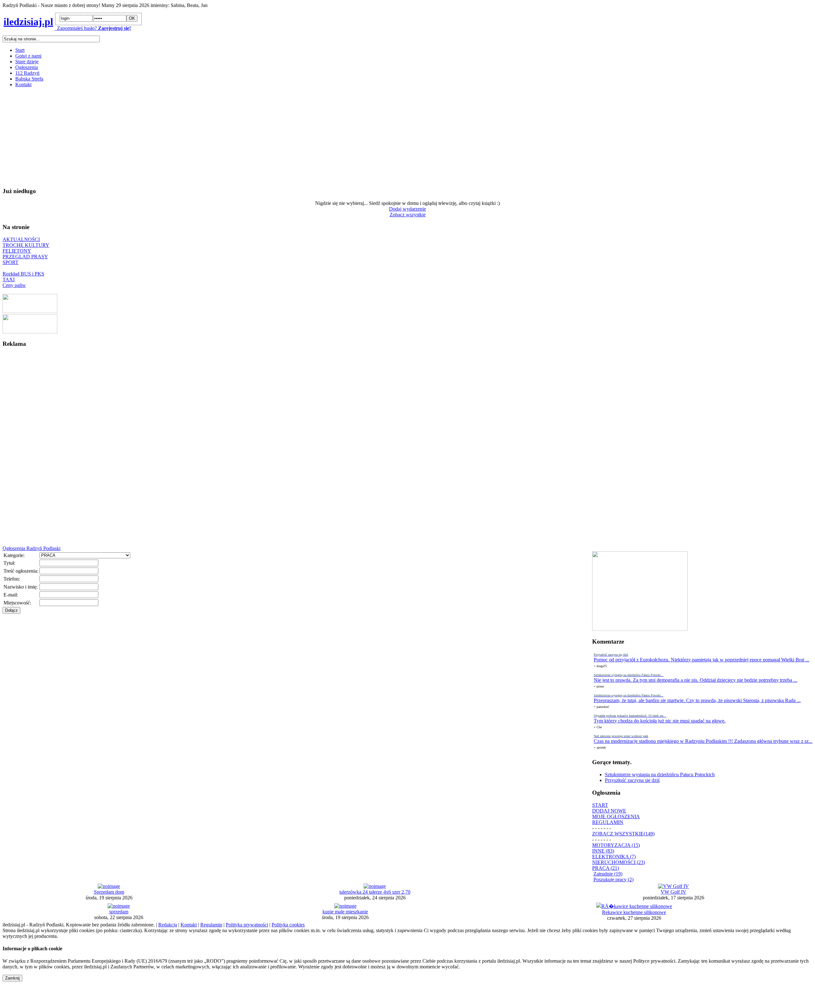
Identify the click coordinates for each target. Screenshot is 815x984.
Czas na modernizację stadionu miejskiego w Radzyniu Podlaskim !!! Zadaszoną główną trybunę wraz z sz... (703, 741)
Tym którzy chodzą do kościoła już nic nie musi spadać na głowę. (660, 720)
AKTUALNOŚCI (21, 239)
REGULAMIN (607, 822)
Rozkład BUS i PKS (23, 273)
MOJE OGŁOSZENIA (616, 816)
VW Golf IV (673, 892)
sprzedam (118, 911)
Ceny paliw (14, 285)
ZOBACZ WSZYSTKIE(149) (623, 833)
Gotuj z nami (28, 56)
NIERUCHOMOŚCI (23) (618, 862)
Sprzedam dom (109, 892)
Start (20, 50)
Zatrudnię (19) (607, 873)
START (600, 805)
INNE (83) (603, 851)
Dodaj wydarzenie (407, 209)
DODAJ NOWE (609, 810)
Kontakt (23, 84)
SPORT (10, 262)
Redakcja (167, 924)
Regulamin (211, 924)
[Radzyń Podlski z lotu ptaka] (30, 311)
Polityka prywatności (247, 924)
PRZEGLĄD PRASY (25, 256)
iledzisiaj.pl (28, 21)
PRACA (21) (605, 868)
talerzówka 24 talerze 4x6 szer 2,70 (374, 892)
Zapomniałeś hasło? (75, 28)
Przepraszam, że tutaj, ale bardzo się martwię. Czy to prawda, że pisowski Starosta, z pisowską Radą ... (697, 700)
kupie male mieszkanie (345, 911)
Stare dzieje (27, 61)
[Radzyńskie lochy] (30, 331)
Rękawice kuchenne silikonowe (634, 912)
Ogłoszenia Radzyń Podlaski (31, 548)
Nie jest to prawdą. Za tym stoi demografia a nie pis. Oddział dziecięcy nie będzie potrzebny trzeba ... (695, 680)
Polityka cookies (288, 924)
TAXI (9, 279)
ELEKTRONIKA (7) (614, 856)
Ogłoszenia (26, 67)
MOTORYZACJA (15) (616, 845)
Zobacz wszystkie (408, 214)
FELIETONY (17, 251)
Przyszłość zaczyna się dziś (632, 780)
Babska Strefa (29, 78)
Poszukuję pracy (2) (613, 879)
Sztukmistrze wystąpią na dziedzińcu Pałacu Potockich (660, 774)
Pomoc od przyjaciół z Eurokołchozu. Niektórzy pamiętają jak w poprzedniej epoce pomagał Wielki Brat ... (701, 659)
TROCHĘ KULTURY (26, 245)
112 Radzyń (27, 73)
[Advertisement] (194, 137)
